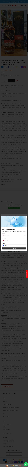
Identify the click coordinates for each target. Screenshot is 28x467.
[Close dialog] (26, 217)
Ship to (3, 233)
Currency (3, 243)
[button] (14, 236)
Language (4, 238)
